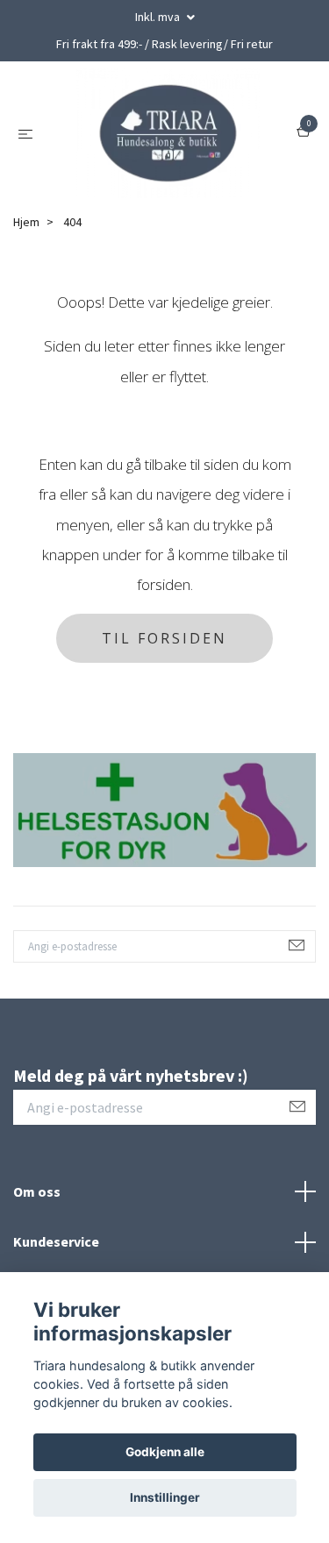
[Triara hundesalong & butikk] (168, 134)
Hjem (26, 223)
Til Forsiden (164, 640)
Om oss (37, 1192)
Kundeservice (56, 1243)
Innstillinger (165, 1497)
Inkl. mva (158, 17)
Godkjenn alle (164, 1452)
